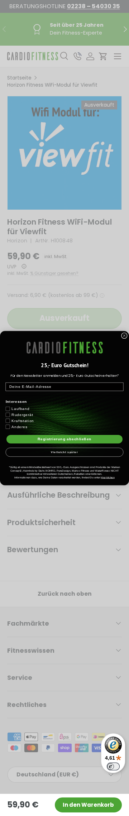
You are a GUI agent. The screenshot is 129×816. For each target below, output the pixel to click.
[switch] (113, 766)
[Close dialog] (124, 335)
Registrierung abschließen (65, 439)
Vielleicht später (64, 452)
